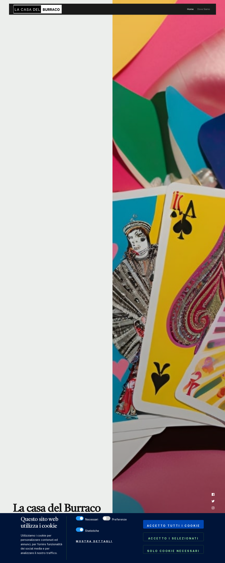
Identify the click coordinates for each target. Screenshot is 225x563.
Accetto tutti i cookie (173, 525)
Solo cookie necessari (173, 551)
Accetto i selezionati (173, 538)
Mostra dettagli (94, 541)
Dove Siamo (203, 9)
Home (190, 9)
